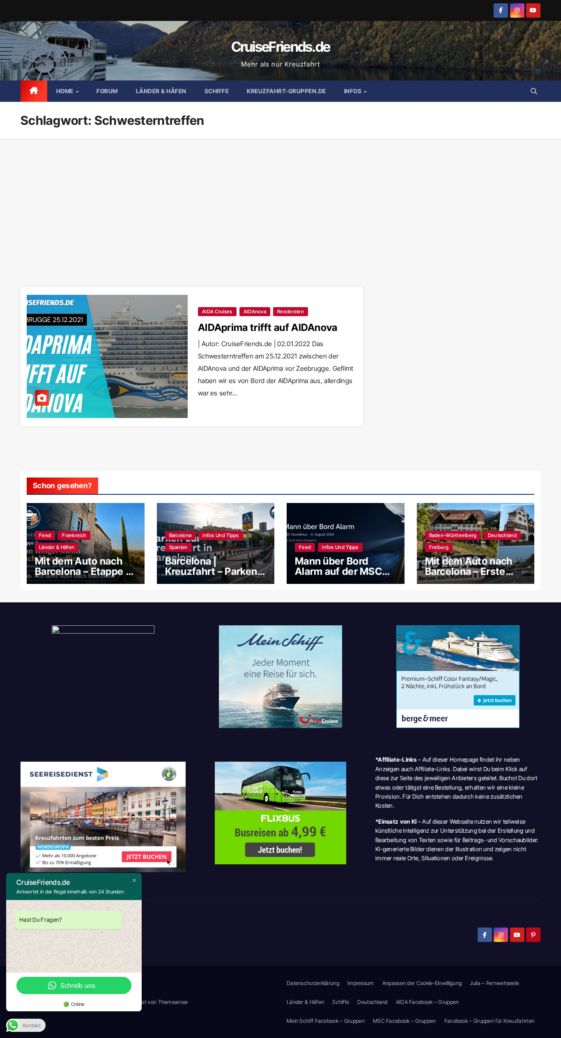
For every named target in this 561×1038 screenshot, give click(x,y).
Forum (107, 90)
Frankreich (74, 535)
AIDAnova (255, 311)
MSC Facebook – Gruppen (404, 1020)
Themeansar (173, 1002)
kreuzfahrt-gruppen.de (286, 90)
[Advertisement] (280, 200)
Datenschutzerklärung (313, 983)
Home (65, 90)
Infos (353, 90)
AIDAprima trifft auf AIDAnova (268, 327)
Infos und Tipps (220, 535)
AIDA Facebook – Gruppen (427, 1002)
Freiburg (438, 547)
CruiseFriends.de (280, 46)
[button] (534, 91)
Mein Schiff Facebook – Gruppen (326, 1020)
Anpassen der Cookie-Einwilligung (422, 983)
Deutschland (502, 535)
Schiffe (217, 90)
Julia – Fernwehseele (494, 983)
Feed (45, 535)
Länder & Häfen (161, 90)
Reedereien (290, 311)
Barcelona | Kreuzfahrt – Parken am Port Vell (211, 571)
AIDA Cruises (217, 311)
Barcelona (180, 535)
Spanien (178, 547)
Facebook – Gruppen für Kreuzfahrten (489, 1020)
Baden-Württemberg (453, 535)
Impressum (360, 983)
